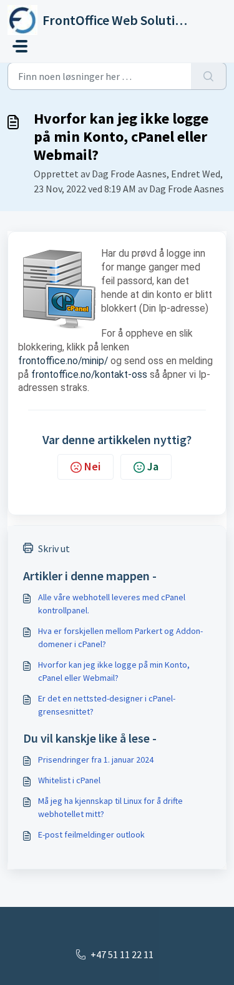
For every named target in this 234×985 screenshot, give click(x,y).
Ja (152, 466)
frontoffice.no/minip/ (63, 361)
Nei (92, 466)
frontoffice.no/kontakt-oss (89, 374)
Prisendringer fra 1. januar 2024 (96, 759)
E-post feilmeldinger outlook (91, 834)
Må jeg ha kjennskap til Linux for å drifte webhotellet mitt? (110, 807)
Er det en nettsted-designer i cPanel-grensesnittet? (106, 705)
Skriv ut (54, 548)
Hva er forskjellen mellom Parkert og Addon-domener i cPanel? (120, 637)
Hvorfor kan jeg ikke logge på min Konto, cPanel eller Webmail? (114, 671)
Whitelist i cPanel (69, 780)
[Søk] (209, 76)
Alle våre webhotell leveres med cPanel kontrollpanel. (111, 603)
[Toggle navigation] (19, 46)
